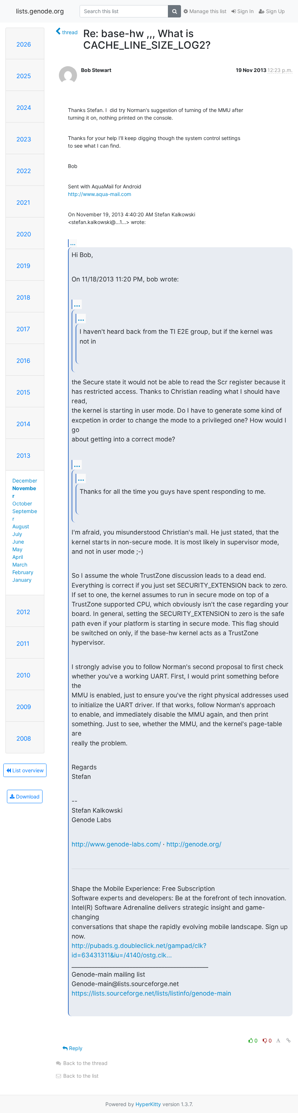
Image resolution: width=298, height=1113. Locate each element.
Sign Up (275, 11)
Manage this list (207, 11)
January (22, 580)
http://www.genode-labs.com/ (116, 844)
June (18, 542)
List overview (27, 770)
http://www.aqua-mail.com (99, 194)
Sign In (245, 11)
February (22, 572)
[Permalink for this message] (289, 1040)
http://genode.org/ (193, 844)
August (20, 526)
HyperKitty (148, 1104)
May (17, 549)
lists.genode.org (40, 11)
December (24, 480)
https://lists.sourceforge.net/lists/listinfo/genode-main (151, 993)
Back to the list (80, 1076)
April (17, 557)
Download (27, 796)
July (17, 534)
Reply (75, 1048)
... (73, 243)
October (22, 503)
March (19, 564)
